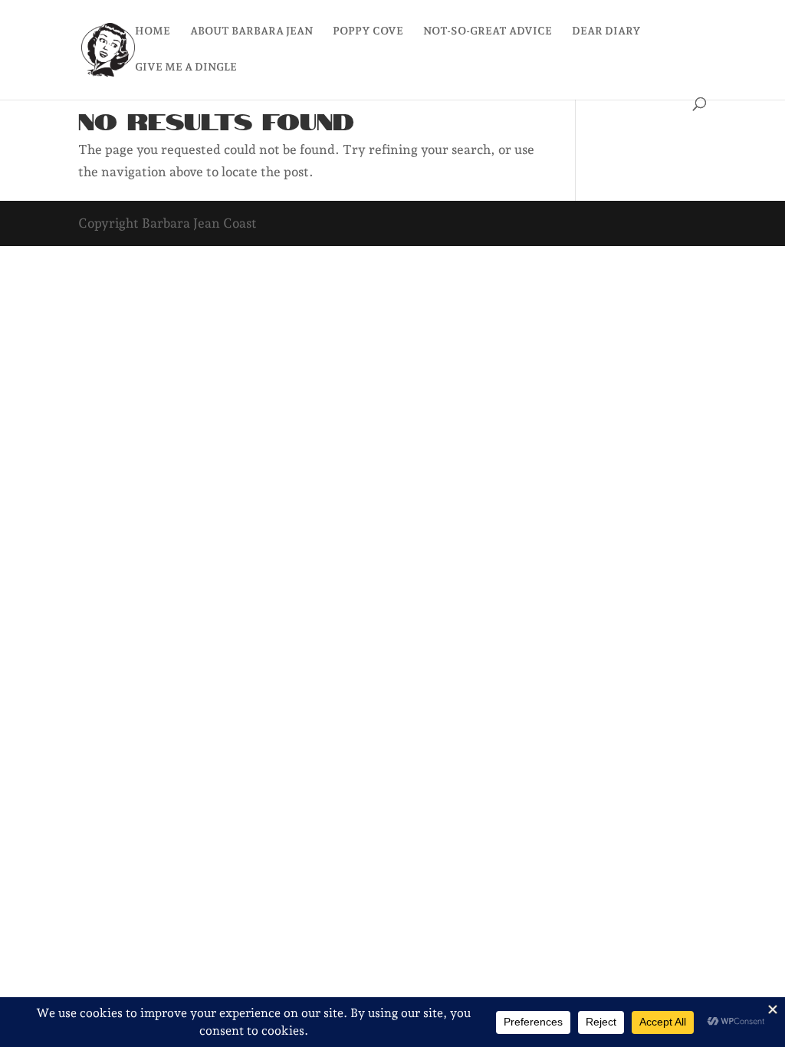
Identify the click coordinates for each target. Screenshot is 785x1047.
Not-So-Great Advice (487, 31)
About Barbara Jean (251, 31)
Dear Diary (606, 31)
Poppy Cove (368, 31)
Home (152, 31)
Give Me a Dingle (186, 67)
